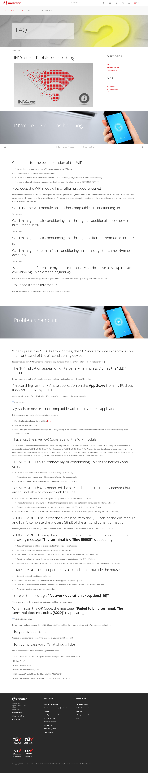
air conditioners (112, 89)
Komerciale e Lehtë (50, 722)
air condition (111, 87)
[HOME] (5, 10)
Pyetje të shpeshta (82, 704)
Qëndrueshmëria (18, 716)
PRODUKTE (74, 3)
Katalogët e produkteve (84, 715)
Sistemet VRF (48, 725)
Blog (77, 718)
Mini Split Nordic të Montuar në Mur (56, 715)
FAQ (108, 65)
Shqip (138, 3)
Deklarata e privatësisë (71, 764)
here (49, 421)
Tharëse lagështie (50, 729)
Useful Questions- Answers (65, 147)
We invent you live (113, 67)
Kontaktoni (16, 719)
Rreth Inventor (17, 712)
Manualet (79, 711)
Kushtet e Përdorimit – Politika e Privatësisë (49, 764)
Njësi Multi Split (49, 718)
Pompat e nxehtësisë (51, 704)
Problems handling (87, 147)
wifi (108, 92)
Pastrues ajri (48, 732)
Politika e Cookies (85, 764)
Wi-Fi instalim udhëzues (84, 708)
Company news (112, 70)
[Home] (12, 4)
